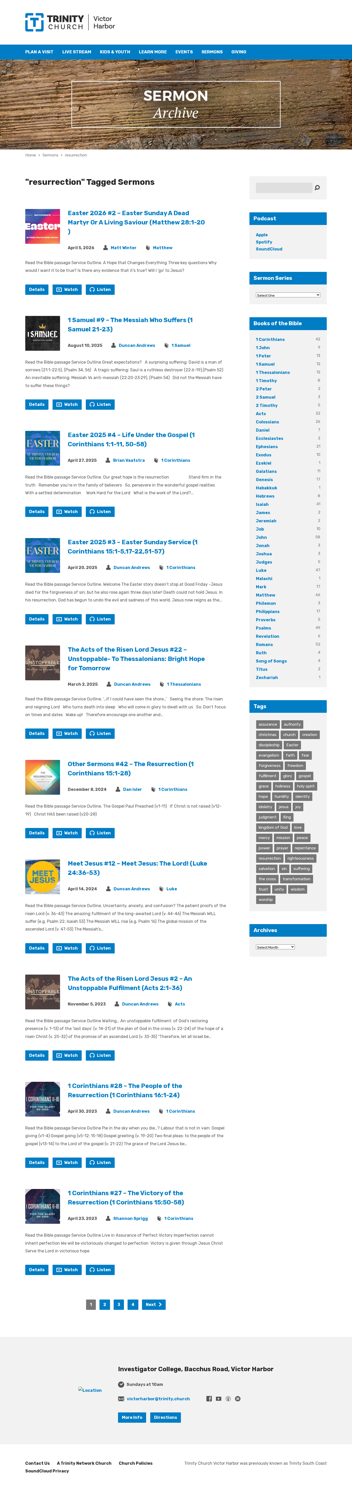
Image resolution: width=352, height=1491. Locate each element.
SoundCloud (269, 249)
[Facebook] (209, 1398)
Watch (70, 289)
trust (263, 889)
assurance (268, 724)
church (289, 734)
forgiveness (270, 765)
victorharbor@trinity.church (158, 1398)
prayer (282, 848)
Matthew (162, 247)
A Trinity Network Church (84, 1463)
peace (302, 837)
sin (284, 868)
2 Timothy (267, 405)
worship (266, 899)
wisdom (298, 889)
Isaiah (262, 504)
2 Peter (264, 389)
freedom (295, 765)
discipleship (269, 745)
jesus (284, 807)
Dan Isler (132, 789)
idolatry (265, 807)
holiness (282, 786)
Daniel (263, 430)
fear (305, 755)
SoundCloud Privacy (47, 1471)
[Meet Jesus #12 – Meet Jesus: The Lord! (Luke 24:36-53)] (42, 890)
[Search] (317, 188)
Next (151, 1304)
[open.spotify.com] (237, 1398)
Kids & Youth (115, 52)
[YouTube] (218, 1398)
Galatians (266, 471)
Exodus (263, 455)
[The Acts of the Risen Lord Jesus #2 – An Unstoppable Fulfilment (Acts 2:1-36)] (42, 1005)
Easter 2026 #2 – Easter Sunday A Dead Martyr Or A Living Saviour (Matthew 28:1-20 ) (136, 222)
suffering (302, 868)
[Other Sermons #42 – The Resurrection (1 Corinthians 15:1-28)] (42, 790)
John (261, 537)
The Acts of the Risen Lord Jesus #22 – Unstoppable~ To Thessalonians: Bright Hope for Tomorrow (136, 659)
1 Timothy (266, 380)
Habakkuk (266, 487)
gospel (305, 776)
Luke (171, 888)
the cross (267, 879)
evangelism (269, 755)
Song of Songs (271, 661)
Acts (180, 1004)
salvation (267, 868)
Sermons (212, 52)
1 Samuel (181, 345)
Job (260, 529)
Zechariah (267, 677)
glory (287, 776)
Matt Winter (124, 247)
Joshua (264, 553)
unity (279, 889)
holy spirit (306, 786)
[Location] (90, 1390)
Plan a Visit (39, 52)
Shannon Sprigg (130, 1218)
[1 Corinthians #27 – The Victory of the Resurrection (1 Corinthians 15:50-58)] (42, 1219)
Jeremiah (266, 520)
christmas (267, 734)
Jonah (263, 545)
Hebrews (265, 496)
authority (292, 724)
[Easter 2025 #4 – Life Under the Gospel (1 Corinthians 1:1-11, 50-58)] (42, 461)
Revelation (267, 636)
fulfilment (267, 776)
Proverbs (265, 619)
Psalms (263, 628)
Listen (103, 289)
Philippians (268, 611)
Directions (165, 1417)
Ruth (261, 652)
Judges (264, 562)
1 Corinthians (175, 460)
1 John (263, 347)
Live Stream (76, 52)
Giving (238, 52)
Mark (261, 586)
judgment (267, 817)
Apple (262, 234)
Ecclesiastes (269, 438)
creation (309, 734)
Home (30, 155)
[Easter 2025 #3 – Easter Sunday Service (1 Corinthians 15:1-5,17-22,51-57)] (42, 568)
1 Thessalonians (184, 684)
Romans (264, 644)
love (298, 827)
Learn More (153, 52)
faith (290, 755)
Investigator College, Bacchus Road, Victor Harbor (196, 1369)
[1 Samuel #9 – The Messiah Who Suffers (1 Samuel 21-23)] (42, 346)
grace (264, 786)
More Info (132, 1417)
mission (283, 837)
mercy (264, 837)
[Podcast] (228, 1398)
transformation (297, 879)
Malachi (264, 578)
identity (303, 796)
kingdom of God (273, 827)
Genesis (264, 479)
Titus (261, 669)
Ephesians (267, 446)
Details (37, 289)
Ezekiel (263, 463)
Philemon (266, 603)
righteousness (301, 858)
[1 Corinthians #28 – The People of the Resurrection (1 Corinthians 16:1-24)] (42, 1112)
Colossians (267, 422)
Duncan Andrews (137, 345)
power (264, 848)
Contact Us (37, 1463)
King (287, 817)
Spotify (264, 242)
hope (263, 796)
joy (298, 807)
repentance (305, 848)
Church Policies (136, 1463)
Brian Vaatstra (129, 460)
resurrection (76, 155)
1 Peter (263, 356)
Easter (292, 745)
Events (184, 52)
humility (282, 796)
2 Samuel (265, 397)
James (263, 512)
